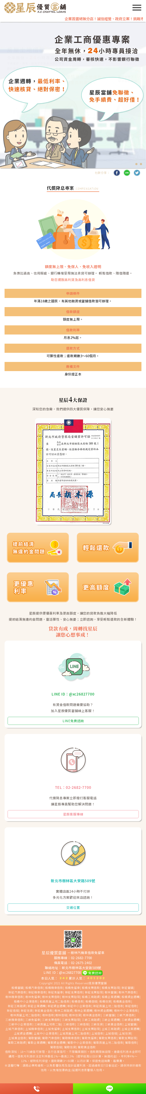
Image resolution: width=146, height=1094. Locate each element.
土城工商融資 (111, 1029)
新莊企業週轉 (37, 1006)
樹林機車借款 (14, 997)
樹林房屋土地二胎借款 (25, 1015)
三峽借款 (69, 1024)
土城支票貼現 (91, 1029)
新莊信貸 (27, 1010)
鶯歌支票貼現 (127, 1038)
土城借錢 (111, 1033)
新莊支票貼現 (94, 992)
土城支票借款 (71, 1029)
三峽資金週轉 (130, 1020)
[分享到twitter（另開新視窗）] (136, 172)
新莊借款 (131, 1006)
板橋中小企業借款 (26, 1001)
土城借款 (97, 1033)
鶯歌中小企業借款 (79, 1042)
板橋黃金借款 (122, 1001)
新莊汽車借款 (17, 992)
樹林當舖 (111, 992)
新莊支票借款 (74, 992)
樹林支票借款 (51, 997)
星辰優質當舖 (98, 983)
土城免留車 (52, 1029)
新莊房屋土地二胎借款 (108, 1006)
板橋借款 (77, 1001)
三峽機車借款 (14, 1020)
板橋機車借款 (54, 988)
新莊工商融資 (17, 1006)
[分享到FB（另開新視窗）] (116, 172)
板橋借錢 (91, 1001)
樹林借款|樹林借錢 (54, 1015)
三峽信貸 (97, 1024)
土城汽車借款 (14, 1029)
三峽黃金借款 (114, 1024)
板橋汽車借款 (34, 988)
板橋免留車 (72, 988)
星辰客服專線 (73, 814)
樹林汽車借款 (127, 992)
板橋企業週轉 (111, 997)
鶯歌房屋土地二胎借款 (108, 1042)
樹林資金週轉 (103, 1010)
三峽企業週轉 (111, 1020)
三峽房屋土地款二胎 (47, 1024)
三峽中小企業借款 (20, 1024)
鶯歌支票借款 (108, 1038)
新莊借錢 (13, 1010)
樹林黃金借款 (92, 1015)
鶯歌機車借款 (71, 1038)
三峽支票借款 (51, 1020)
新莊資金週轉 (57, 1006)
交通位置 (73, 907)
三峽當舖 (109, 1015)
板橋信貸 (105, 1001)
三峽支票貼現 (71, 1020)
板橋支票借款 (91, 988)
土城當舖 (130, 1024)
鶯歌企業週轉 (37, 1042)
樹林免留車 (32, 997)
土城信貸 (125, 1033)
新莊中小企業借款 (79, 1006)
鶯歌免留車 (89, 1038)
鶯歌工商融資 (17, 1042)
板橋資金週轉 (130, 997)
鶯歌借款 (131, 1042)
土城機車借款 (34, 1029)
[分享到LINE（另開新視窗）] (126, 172)
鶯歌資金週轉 (57, 1042)
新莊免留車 (55, 992)
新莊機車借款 (37, 992)
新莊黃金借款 (44, 1010)
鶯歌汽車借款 (51, 1038)
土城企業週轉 (130, 1029)
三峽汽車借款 (126, 1015)
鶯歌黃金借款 (87, 1047)
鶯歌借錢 (56, 1047)
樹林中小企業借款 (126, 1010)
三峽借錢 (83, 1024)
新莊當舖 (127, 988)
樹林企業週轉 (83, 1010)
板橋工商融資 (91, 997)
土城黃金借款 (17, 1038)
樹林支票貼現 (71, 997)
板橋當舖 (17, 988)
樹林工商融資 (63, 1010)
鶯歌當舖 (34, 1038)
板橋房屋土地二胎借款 (55, 1001)
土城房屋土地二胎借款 (75, 1033)
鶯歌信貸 (70, 1047)
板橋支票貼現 (111, 988)
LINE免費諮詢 (73, 720)
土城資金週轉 (23, 1033)
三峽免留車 (32, 1020)
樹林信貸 (75, 1015)
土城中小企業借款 (46, 1033)
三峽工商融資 (91, 1020)
